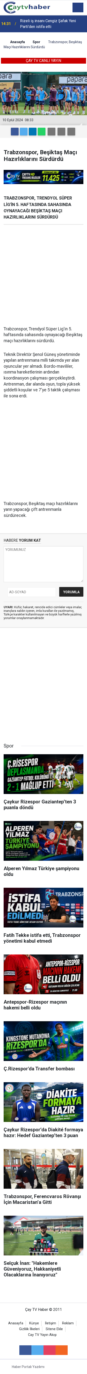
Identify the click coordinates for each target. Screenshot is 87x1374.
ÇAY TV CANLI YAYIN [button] (43, 60)
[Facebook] (15, 131)
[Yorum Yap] (71, 131)
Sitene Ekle (54, 1329)
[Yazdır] (61, 131)
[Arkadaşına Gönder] (51, 131)
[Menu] (78, 7)
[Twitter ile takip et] (37, 1350)
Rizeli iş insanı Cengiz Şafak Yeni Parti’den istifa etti (48, 24)
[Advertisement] (43, 275)
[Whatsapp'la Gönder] (41, 131)
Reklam (68, 1323)
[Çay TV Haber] (27, 7)
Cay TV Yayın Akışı (42, 1335)
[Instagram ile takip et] (50, 1350)
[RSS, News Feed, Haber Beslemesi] (62, 1350)
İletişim (50, 1323)
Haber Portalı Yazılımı (28, 1367)
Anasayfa (15, 1323)
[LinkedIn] (32, 131)
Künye (34, 1323)
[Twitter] (24, 131)
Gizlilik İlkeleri (29, 1329)
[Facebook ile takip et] (25, 1350)
